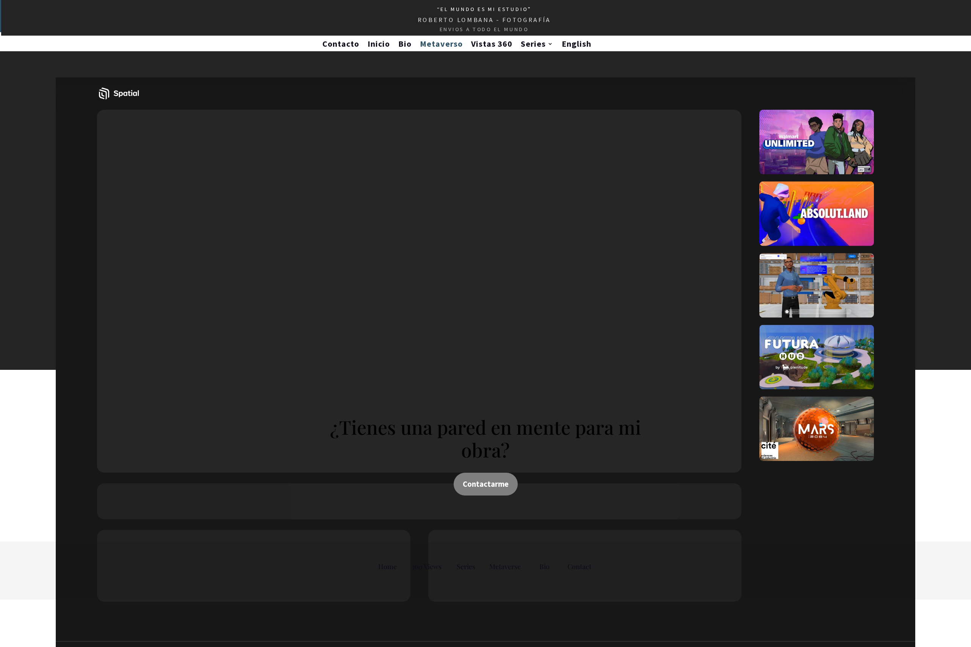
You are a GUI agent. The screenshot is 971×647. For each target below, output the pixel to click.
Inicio (379, 43)
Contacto (340, 43)
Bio (405, 43)
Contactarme (486, 484)
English (576, 43)
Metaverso (441, 43)
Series (533, 43)
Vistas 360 (491, 43)
